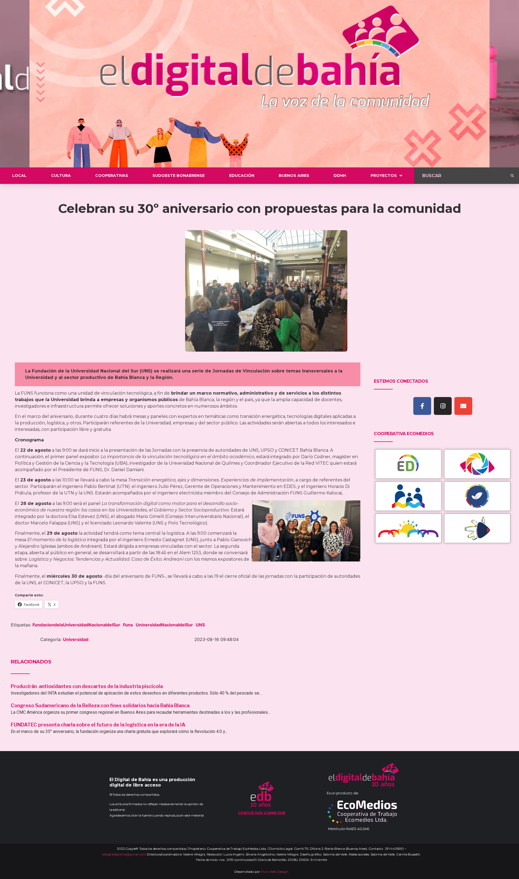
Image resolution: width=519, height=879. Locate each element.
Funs (128, 624)
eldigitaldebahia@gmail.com (124, 854)
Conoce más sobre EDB (261, 813)
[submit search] (512, 175)
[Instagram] (443, 406)
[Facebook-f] (422, 406)
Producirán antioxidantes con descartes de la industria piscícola (87, 686)
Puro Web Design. (275, 872)
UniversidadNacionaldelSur (164, 624)
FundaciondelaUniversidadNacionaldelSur (76, 624)
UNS (200, 624)
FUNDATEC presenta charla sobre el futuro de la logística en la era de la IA (98, 725)
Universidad (75, 639)
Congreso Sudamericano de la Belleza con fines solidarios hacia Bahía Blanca (100, 705)
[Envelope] (463, 406)
